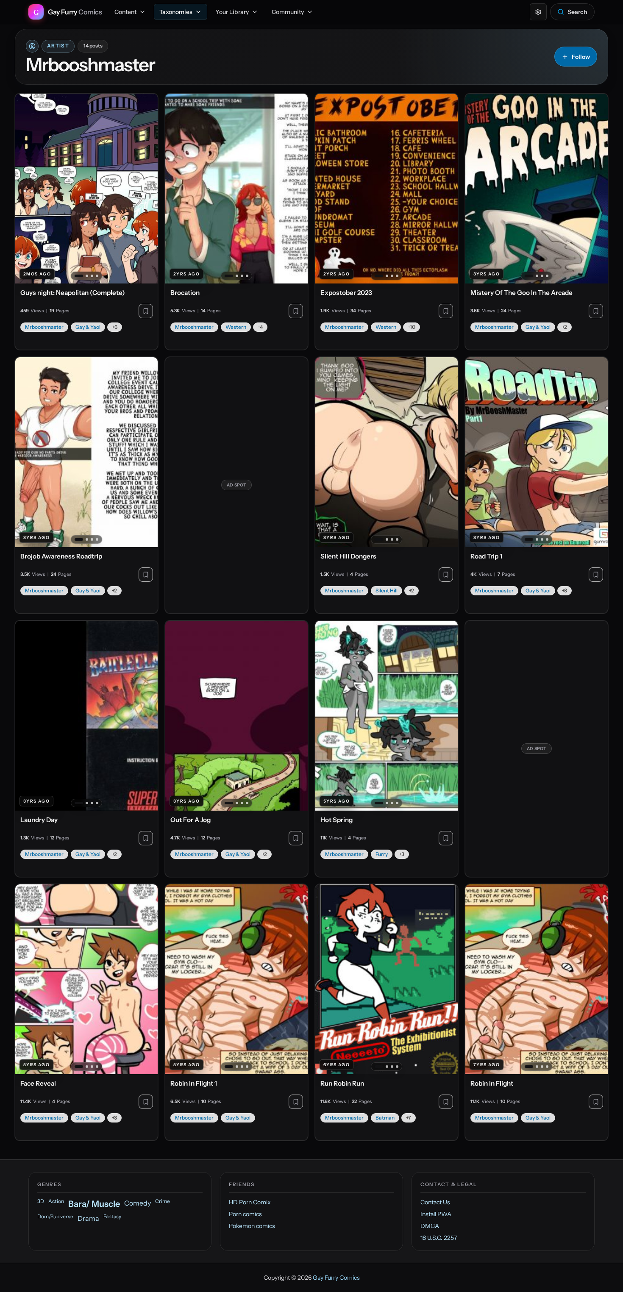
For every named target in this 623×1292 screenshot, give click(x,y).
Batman (385, 1117)
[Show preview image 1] (79, 276)
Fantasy (112, 1216)
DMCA (429, 1226)
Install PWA (435, 1214)
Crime (162, 1201)
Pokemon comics (252, 1226)
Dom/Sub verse (55, 1216)
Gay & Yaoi (87, 327)
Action (56, 1201)
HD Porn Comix (250, 1202)
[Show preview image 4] (97, 276)
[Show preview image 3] (92, 276)
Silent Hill (386, 590)
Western (235, 327)
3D (40, 1201)
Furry (381, 854)
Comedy (137, 1203)
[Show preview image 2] (87, 276)
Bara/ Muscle (94, 1204)
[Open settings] (538, 11)
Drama (88, 1218)
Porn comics (245, 1214)
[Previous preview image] (26, 188)
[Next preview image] (146, 188)
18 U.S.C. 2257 (438, 1238)
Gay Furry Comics (336, 1277)
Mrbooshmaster (44, 327)
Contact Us (435, 1202)
